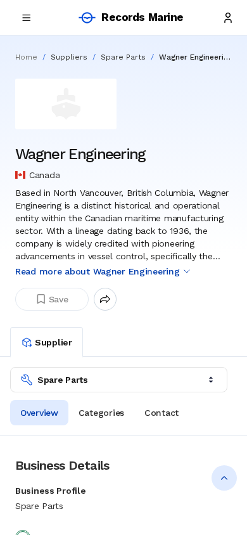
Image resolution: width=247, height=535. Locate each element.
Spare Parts (123, 57)
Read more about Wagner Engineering (97, 271)
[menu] (27, 17)
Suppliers (69, 57)
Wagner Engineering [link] (195, 57)
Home (26, 57)
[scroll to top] (224, 478)
